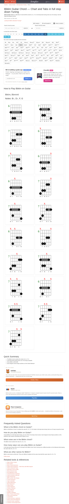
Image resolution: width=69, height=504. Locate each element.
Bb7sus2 (34, 53)
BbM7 (61, 47)
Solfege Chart (10, 491)
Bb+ (13, 42)
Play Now (34, 398)
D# (52, 34)
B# (8, 36)
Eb (32, 34)
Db (28, 34)
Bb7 (35, 45)
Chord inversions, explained (13, 498)
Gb (38, 34)
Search (26, 28)
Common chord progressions (13, 502)
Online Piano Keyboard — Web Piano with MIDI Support (20, 466)
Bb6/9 (25, 45)
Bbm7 (6, 50)
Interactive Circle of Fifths (13, 469)
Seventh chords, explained (13, 501)
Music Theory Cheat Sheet (13, 494)
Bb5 (43, 42)
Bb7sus (13, 55)
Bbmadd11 (7, 63)
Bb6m (20, 45)
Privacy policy (24, 81)
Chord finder (10, 496)
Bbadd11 (58, 60)
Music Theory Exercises (12, 465)
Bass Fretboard (10, 489)
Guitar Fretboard (11, 486)
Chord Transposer (11, 479)
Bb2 (53, 42)
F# (59, 34)
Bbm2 (12, 45)
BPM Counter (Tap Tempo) (13, 478)
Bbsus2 (26, 42)
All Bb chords (7, 456)
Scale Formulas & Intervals (13, 475)
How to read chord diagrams (13, 499)
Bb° (21, 42)
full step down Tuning (21, 4)
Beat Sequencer (11, 483)
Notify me (28, 78)
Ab (42, 34)
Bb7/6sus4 (14, 53)
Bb (45, 34)
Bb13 (52, 60)
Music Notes (10, 463)
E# (55, 34)
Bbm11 (38, 58)
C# (49, 34)
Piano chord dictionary (12, 495)
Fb (35, 34)
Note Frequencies (11, 476)
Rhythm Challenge (11, 492)
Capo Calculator (11, 481)
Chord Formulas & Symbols (13, 473)
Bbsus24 (48, 42)
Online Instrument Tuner (12, 468)
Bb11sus (28, 60)
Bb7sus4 (28, 53)
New (8, 1)
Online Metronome (11, 482)
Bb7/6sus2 (7, 53)
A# (5, 36)
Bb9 (46, 60)
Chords (6, 4)
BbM (30, 45)
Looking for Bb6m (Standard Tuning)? (12, 20)
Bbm (9, 42)
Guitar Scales (10, 485)
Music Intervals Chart (12, 471)
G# (62, 34)
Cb (25, 34)
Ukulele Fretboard (11, 488)
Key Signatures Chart (12, 472)
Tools (14, 1)
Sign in (62, 1)
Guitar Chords (12, 4)
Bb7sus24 (40, 53)
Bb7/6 (60, 50)
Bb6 (16, 45)
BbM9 (51, 58)
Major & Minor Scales (12, 462)
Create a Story (34, 379)
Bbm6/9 (41, 60)
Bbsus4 (38, 42)
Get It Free (48, 80)
